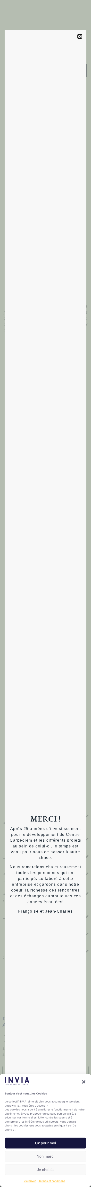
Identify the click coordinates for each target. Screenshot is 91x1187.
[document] (45, 593)
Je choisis (45, 1169)
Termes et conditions (52, 1181)
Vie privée (30, 1181)
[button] (83, 1081)
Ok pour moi (45, 1143)
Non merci (46, 1156)
